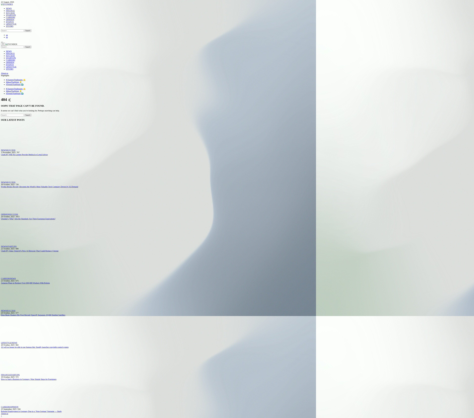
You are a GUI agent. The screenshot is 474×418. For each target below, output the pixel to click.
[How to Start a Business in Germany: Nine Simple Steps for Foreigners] (237, 361)
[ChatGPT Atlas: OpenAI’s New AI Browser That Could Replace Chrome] (237, 232)
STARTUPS (11, 15)
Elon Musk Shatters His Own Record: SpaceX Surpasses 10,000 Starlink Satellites (33, 315)
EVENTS (10, 22)
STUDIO (9, 26)
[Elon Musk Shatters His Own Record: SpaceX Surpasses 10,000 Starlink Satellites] (237, 297)
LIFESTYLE (11, 24)
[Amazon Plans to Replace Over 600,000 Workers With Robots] (237, 265)
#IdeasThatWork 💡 (14, 82)
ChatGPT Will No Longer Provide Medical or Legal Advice (24, 155)
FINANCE (10, 11)
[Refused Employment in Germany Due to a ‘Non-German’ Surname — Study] (237, 393)
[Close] (3, 44)
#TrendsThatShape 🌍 (15, 84)
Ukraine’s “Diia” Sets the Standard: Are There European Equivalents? (28, 219)
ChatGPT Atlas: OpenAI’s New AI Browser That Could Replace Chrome (30, 251)
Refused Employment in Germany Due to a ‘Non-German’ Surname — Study (31, 411)
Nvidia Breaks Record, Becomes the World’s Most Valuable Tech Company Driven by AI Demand (39, 187)
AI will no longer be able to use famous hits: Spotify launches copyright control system (35, 347)
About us (4, 73)
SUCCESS (10, 13)
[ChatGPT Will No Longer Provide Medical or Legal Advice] (237, 136)
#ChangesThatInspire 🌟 (16, 80)
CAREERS (10, 17)
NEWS (9, 8)
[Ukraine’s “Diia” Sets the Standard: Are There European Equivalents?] (237, 200)
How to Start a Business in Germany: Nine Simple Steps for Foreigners (28, 379)
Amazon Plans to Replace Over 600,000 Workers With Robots (25, 283)
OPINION (10, 20)
